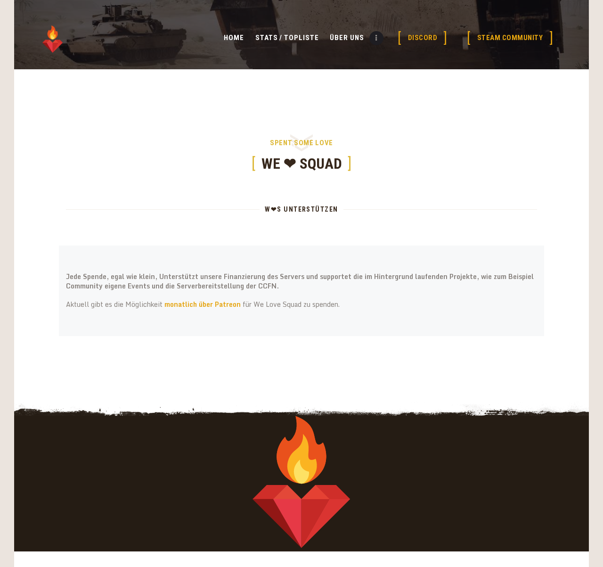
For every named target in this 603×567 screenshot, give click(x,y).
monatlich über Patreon (203, 304)
